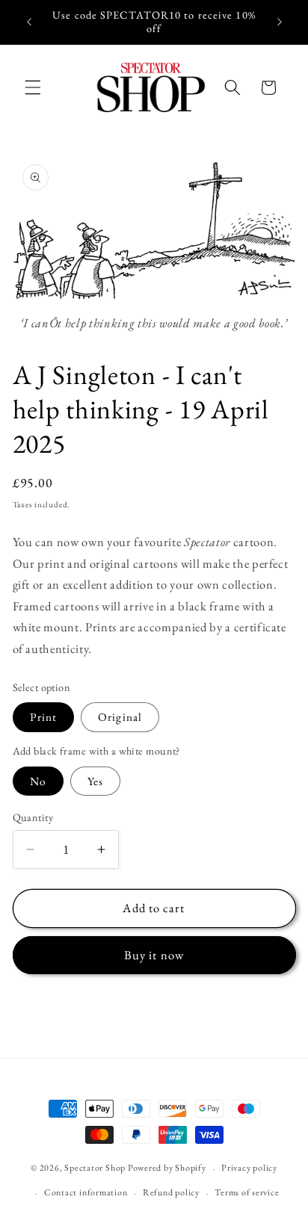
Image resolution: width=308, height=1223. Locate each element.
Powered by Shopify (167, 1168)
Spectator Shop (95, 1168)
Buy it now (154, 955)
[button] (33, 87)
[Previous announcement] (29, 21)
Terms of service (247, 1192)
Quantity (33, 817)
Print (44, 717)
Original (120, 717)
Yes (95, 781)
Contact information (86, 1192)
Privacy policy (249, 1168)
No (38, 781)
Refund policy (171, 1192)
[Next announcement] (279, 21)
